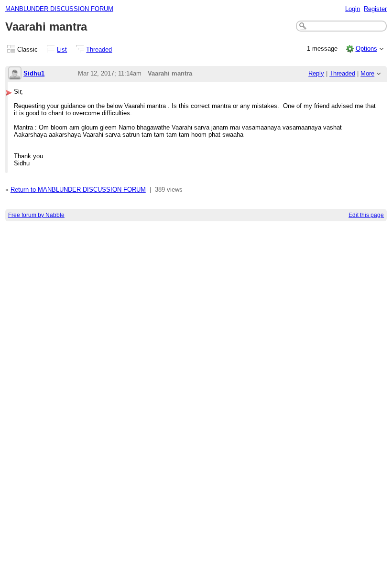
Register (375, 8)
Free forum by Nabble (36, 215)
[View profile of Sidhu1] (15, 73)
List (62, 49)
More (367, 73)
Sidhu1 (33, 73)
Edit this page (366, 215)
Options (366, 48)
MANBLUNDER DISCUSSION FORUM (59, 8)
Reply (316, 73)
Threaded (99, 49)
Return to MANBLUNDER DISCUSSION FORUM (78, 189)
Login (352, 8)
